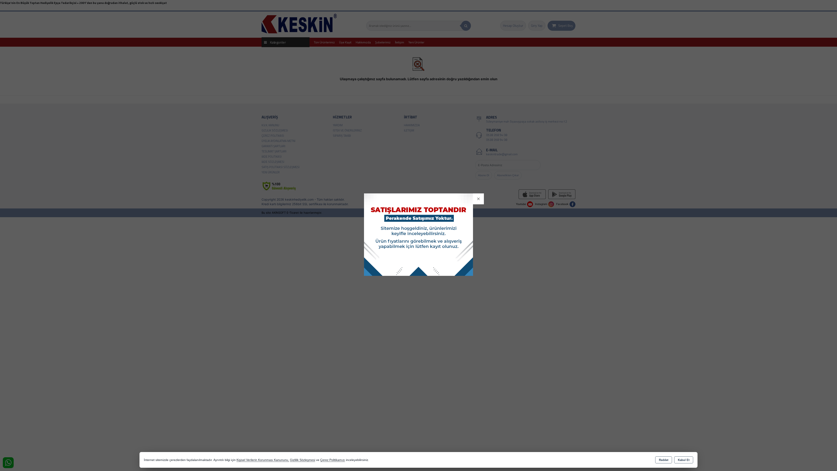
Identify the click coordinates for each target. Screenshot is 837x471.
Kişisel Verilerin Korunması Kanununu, (262, 460)
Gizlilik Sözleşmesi (302, 460)
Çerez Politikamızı (332, 460)
